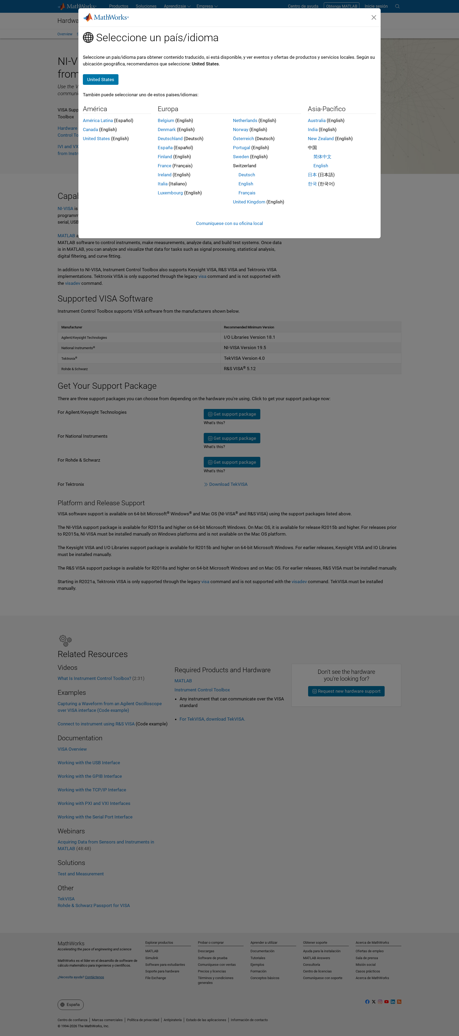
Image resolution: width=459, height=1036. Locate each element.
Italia (163, 183)
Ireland (165, 174)
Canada (90, 129)
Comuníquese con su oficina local (229, 223)
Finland (165, 156)
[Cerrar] (374, 17)
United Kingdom (249, 201)
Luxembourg (170, 192)
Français (247, 192)
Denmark (167, 129)
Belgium (166, 120)
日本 (312, 174)
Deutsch (247, 174)
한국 (312, 183)
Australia (317, 120)
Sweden (241, 156)
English (246, 183)
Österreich (243, 138)
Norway (240, 129)
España (165, 147)
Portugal (241, 147)
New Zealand (321, 138)
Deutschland (170, 138)
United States (96, 138)
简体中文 (322, 156)
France (164, 165)
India (313, 129)
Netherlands (245, 120)
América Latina (98, 120)
